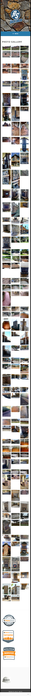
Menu (16, 33)
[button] (6, 48)
